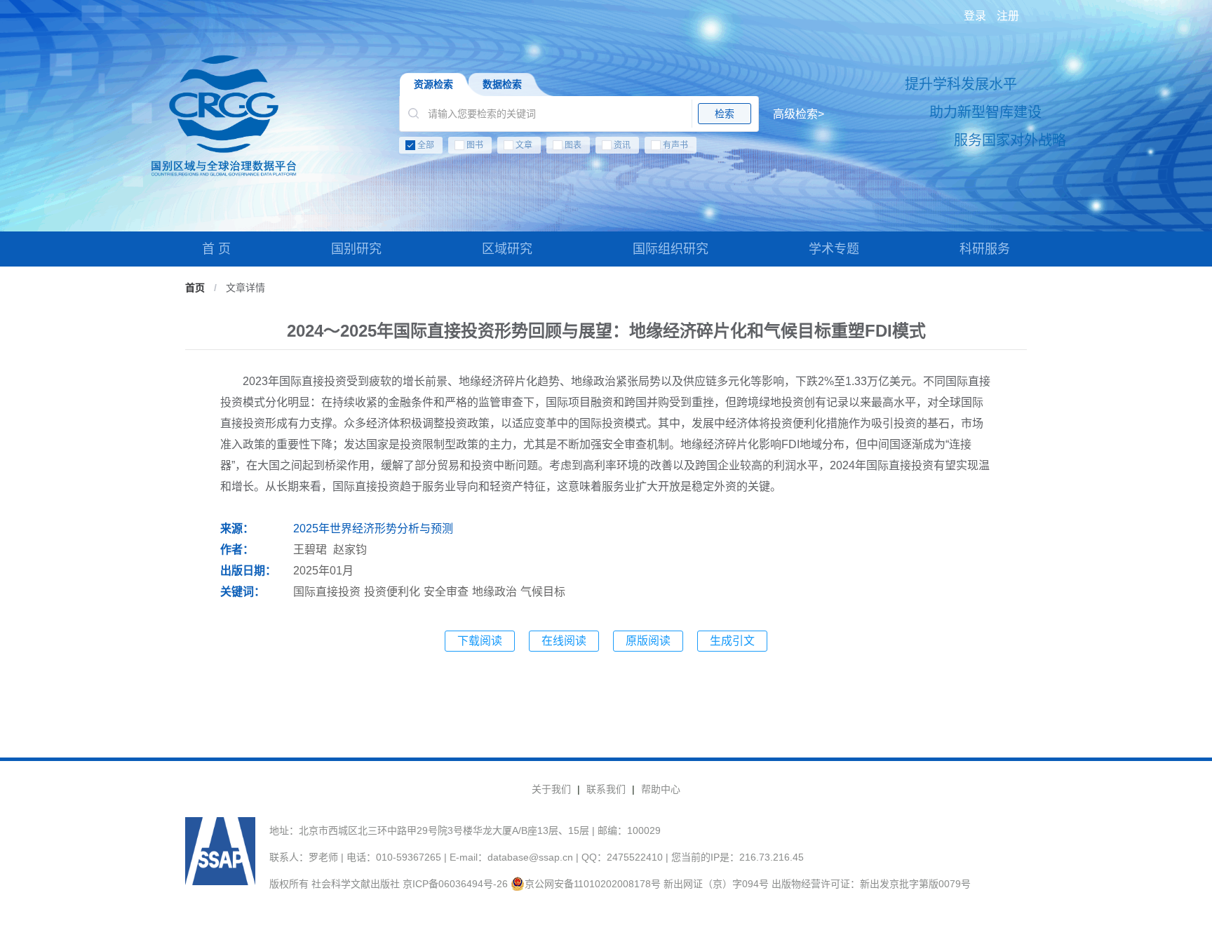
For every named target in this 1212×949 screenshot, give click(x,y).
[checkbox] (611, 148)
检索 (724, 113)
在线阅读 (563, 641)
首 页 (216, 249)
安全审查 (446, 592)
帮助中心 (660, 789)
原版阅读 (648, 641)
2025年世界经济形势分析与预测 (373, 528)
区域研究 (507, 249)
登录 (975, 16)
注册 (1008, 16)
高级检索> (798, 114)
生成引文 (732, 641)
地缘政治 (494, 592)
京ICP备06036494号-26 (455, 883)
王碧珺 (310, 550)
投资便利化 (392, 592)
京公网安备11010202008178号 (593, 883)
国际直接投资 (327, 592)
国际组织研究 (670, 249)
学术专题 (834, 249)
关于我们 (551, 789)
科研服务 (984, 249)
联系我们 (606, 789)
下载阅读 (479, 641)
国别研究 (356, 249)
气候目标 (542, 592)
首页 (195, 287)
